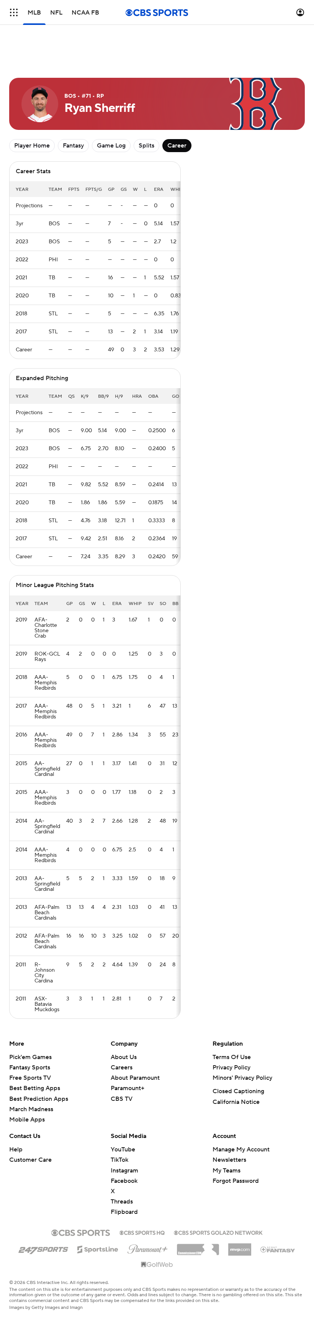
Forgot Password (236, 1181)
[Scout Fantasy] (278, 1249)
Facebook (124, 1181)
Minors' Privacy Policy (242, 1078)
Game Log (111, 145)
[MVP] (239, 1246)
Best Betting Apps (34, 1088)
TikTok (119, 1160)
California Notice (236, 1102)
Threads (122, 1201)
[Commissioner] (198, 1247)
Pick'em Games (30, 1057)
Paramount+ (127, 1088)
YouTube (123, 1149)
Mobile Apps (27, 1119)
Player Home (32, 145)
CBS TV (121, 1099)
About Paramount (135, 1078)
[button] (14, 12)
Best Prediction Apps (38, 1099)
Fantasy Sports (29, 1067)
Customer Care (30, 1160)
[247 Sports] (43, 1248)
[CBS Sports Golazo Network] (218, 1232)
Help (16, 1149)
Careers (121, 1067)
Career (176, 145)
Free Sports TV (30, 1078)
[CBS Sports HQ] (142, 1232)
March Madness (31, 1109)
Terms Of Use (232, 1057)
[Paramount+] (148, 1247)
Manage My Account (241, 1149)
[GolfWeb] (157, 1265)
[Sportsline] (97, 1248)
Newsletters (229, 1160)
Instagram (124, 1170)
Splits (146, 145)
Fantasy (73, 145)
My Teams (226, 1170)
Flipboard (124, 1212)
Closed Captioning (238, 1091)
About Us (124, 1057)
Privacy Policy (231, 1067)
